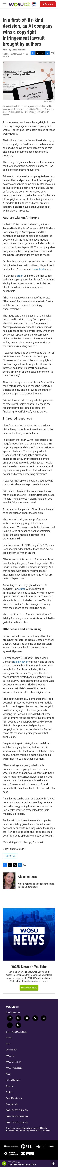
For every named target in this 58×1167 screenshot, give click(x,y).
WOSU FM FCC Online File (17, 1110)
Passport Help (12, 1104)
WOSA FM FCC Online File (17, 1116)
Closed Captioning (14, 1098)
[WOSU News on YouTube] (29, 934)
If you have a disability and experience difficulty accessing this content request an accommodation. (28, 1129)
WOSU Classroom (13, 1062)
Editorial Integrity (13, 1080)
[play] (4, 1163)
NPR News (10, 856)
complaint (38, 269)
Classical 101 (11, 1050)
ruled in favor (20, 661)
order (20, 275)
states (21, 588)
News (8, 1044)
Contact (9, 1092)
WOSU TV (10, 1056)
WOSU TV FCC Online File (17, 1122)
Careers (9, 1086)
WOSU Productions (14, 1068)
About (8, 1074)
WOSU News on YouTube (29, 967)
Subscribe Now (29, 987)
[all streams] (54, 1163)
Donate (49, 4)
